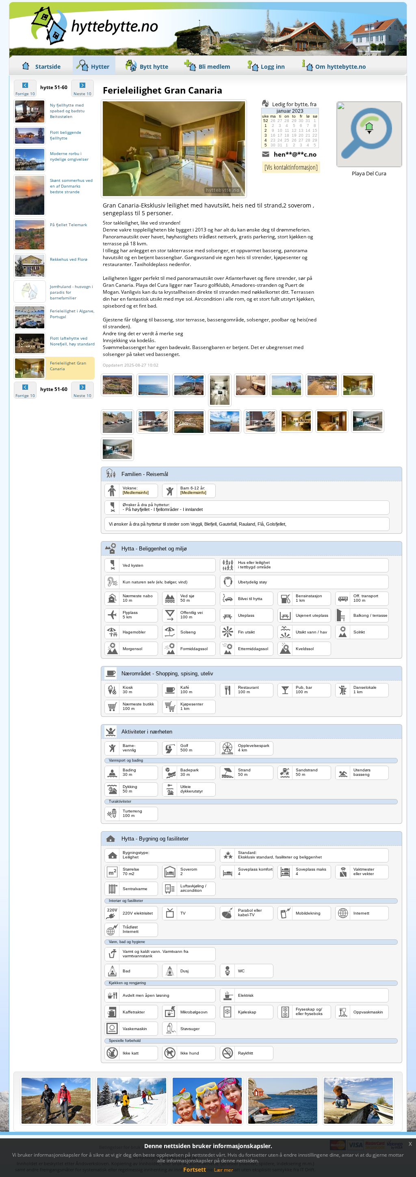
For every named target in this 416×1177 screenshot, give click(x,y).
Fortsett (194, 1169)
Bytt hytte (154, 66)
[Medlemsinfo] (136, 492)
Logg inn (273, 66)
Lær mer (223, 1169)
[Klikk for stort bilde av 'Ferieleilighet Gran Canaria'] (174, 148)
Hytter (100, 66)
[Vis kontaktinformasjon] (291, 167)
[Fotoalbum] (117, 385)
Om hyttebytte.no (340, 66)
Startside (48, 66)
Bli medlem (214, 66)
